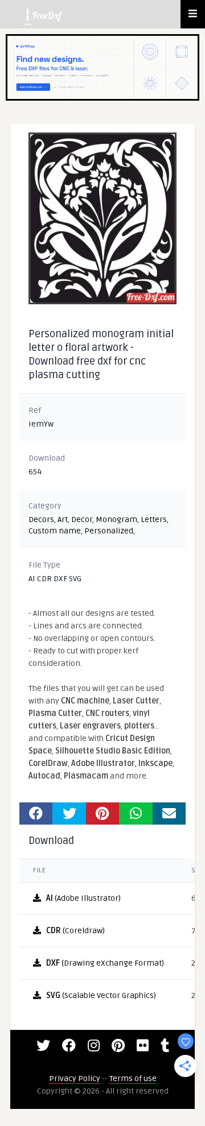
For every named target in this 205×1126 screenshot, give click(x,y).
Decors (41, 519)
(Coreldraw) (75, 930)
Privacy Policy (74, 1078)
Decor (81, 519)
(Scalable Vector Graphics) (101, 995)
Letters (154, 519)
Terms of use (133, 1078)
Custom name (54, 531)
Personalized (108, 531)
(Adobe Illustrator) (83, 898)
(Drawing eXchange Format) (105, 963)
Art (63, 519)
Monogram (116, 519)
